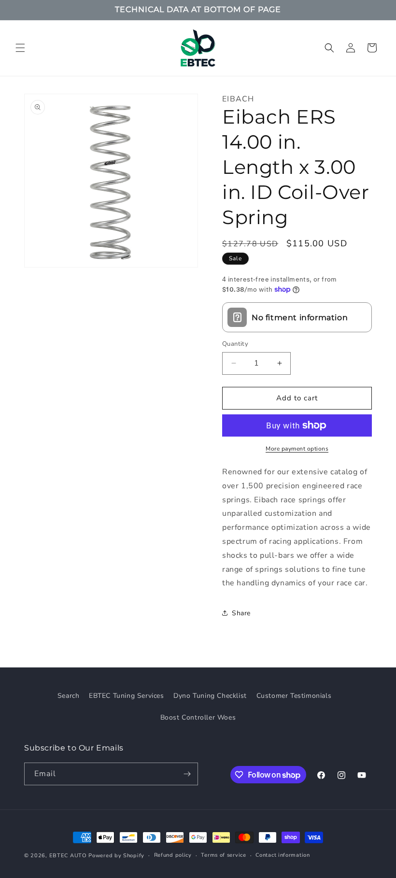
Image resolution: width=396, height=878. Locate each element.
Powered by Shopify (116, 855)
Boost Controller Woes (198, 717)
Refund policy (173, 855)
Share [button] (241, 613)
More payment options (297, 449)
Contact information (282, 855)
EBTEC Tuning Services (126, 695)
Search (68, 695)
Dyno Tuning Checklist (210, 695)
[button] (20, 47)
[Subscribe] (187, 774)
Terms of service (223, 855)
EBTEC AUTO (68, 855)
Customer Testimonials (294, 695)
